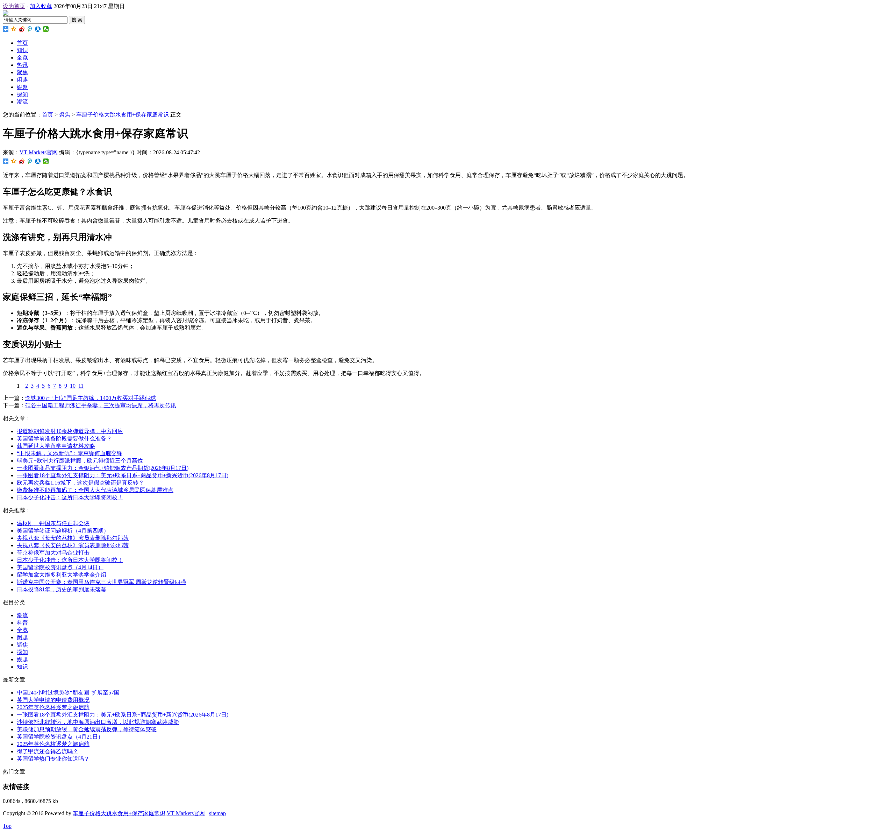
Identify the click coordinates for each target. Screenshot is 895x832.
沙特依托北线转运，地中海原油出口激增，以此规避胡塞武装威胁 (98, 722)
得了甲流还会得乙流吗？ (47, 751)
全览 (22, 58)
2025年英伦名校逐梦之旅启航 (53, 707)
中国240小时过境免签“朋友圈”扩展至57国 (68, 693)
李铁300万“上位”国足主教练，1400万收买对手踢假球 (90, 398)
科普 (22, 623)
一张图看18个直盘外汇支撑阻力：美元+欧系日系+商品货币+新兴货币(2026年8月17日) (122, 475)
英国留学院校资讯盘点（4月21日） (60, 737)
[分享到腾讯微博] (30, 29)
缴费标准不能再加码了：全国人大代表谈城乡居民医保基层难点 (95, 490)
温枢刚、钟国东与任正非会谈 (53, 523)
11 (81, 386)
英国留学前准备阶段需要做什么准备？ (64, 439)
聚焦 (22, 72)
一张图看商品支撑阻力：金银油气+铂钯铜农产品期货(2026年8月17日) (102, 468)
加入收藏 (41, 6)
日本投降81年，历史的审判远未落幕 (61, 589)
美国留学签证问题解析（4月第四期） (63, 531)
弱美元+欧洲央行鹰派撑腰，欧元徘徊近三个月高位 (80, 461)
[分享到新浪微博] (22, 29)
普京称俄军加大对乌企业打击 (53, 553)
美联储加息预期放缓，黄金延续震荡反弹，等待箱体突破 (87, 729)
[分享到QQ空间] (14, 29)
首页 (22, 43)
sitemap (217, 813)
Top (7, 826)
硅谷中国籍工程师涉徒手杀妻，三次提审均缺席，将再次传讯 (100, 405)
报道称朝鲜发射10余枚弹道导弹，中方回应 (70, 431)
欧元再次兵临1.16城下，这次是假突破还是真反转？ (80, 483)
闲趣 (22, 80)
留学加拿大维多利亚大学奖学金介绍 (61, 575)
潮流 (22, 102)
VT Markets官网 (39, 152)
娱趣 (22, 87)
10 (73, 386)
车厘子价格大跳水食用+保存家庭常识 (122, 115)
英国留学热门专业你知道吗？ (53, 759)
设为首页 (14, 6)
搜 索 (77, 19)
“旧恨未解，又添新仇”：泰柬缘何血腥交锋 (69, 453)
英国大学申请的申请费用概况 (53, 700)
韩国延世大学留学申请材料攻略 (56, 446)
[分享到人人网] (38, 29)
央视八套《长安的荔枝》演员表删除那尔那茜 (73, 538)
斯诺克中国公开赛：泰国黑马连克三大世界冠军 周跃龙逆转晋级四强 (101, 582)
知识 (22, 50)
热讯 (22, 65)
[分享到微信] (46, 29)
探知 (22, 94)
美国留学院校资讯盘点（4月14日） (60, 567)
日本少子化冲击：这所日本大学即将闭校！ (70, 497)
